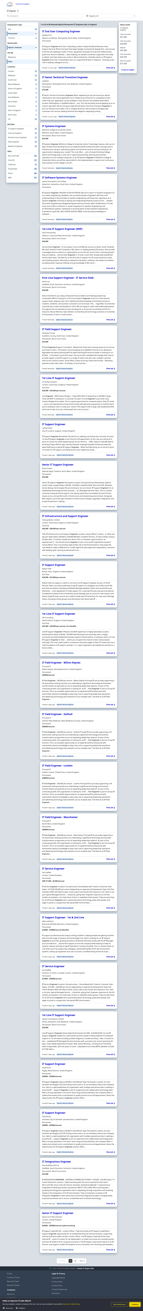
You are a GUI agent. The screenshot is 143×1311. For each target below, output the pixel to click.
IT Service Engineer (53, 868)
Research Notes (13, 1285)
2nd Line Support (22, 133)
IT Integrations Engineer (56, 1161)
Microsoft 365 (22, 156)
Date (10, 61)
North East (22, 115)
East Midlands (22, 97)
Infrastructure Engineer (22, 137)
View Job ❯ (110, 68)
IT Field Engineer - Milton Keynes (61, 662)
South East (22, 80)
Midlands (22, 75)
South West (22, 93)
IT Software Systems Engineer (59, 177)
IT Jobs (9, 1273)
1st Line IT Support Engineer (58, 378)
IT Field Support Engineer (57, 329)
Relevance (12, 57)
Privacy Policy (57, 1282)
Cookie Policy (57, 1285)
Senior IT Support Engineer (57, 464)
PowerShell (22, 169)
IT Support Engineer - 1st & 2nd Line (63, 917)
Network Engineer (22, 146)
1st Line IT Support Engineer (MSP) (62, 229)
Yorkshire (22, 106)
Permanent (22, 33)
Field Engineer (22, 142)
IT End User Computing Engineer (61, 31)
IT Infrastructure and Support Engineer (65, 516)
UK (22, 119)
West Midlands (22, 84)
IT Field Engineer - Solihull (57, 714)
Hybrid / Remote (22, 47)
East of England (22, 110)
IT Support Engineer (22, 129)
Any (22, 29)
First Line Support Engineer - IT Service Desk (68, 277)
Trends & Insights (23, 4)
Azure (22, 173)
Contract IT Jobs (13, 1277)
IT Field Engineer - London (57, 765)
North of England (22, 88)
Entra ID (22, 160)
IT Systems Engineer (54, 126)
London (22, 71)
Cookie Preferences (59, 1289)
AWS (22, 177)
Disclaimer (56, 1293)
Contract (22, 38)
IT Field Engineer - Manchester (60, 817)
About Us (10, 1294)
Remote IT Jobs (13, 1281)
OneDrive (22, 164)
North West (22, 101)
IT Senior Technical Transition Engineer (65, 77)
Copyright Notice (58, 1278)
